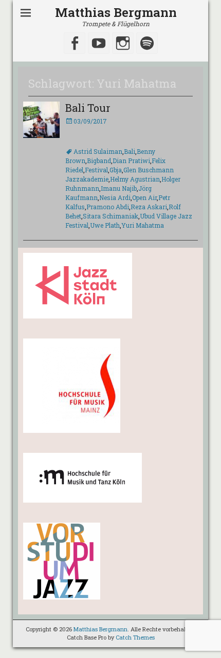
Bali (129, 151)
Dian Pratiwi (131, 160)
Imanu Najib (119, 188)
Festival (96, 170)
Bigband (99, 160)
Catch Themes (135, 637)
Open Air (144, 197)
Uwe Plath (105, 225)
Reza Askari (149, 207)
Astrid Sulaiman (97, 151)
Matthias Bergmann (116, 12)
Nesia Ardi (115, 197)
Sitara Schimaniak (110, 216)
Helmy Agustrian (135, 179)
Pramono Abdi (107, 207)
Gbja (115, 170)
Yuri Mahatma (142, 225)
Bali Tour (87, 107)
